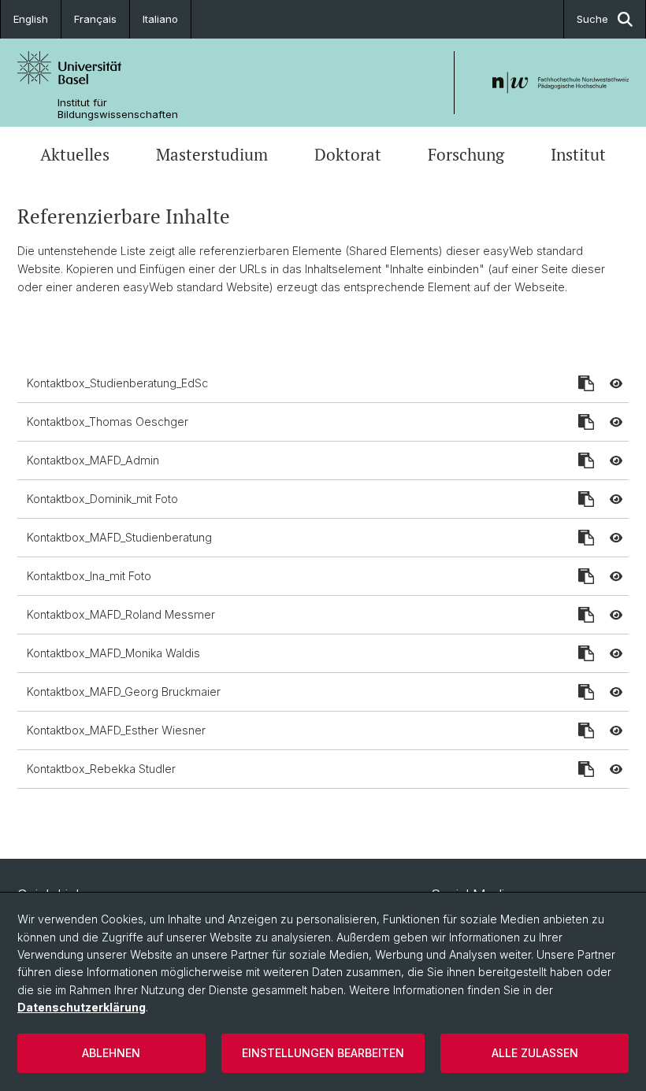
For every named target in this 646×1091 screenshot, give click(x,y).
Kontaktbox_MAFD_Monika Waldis (113, 653)
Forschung (466, 154)
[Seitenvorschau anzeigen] (616, 383)
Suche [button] (592, 19)
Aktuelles (75, 154)
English (30, 19)
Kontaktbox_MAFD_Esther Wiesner (116, 730)
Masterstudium (212, 154)
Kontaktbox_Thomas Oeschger (107, 421)
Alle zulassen (535, 1053)
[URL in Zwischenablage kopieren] (586, 383)
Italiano (160, 19)
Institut (578, 154)
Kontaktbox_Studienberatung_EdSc (117, 383)
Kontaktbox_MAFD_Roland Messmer (121, 614)
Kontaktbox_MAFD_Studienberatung (119, 537)
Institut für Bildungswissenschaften (118, 108)
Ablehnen (111, 1053)
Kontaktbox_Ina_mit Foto (89, 575)
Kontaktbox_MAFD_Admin (93, 460)
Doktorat (347, 154)
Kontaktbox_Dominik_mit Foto (102, 498)
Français (95, 19)
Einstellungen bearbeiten (323, 1053)
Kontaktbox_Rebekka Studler (101, 768)
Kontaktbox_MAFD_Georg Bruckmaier (124, 691)
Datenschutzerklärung (81, 1007)
